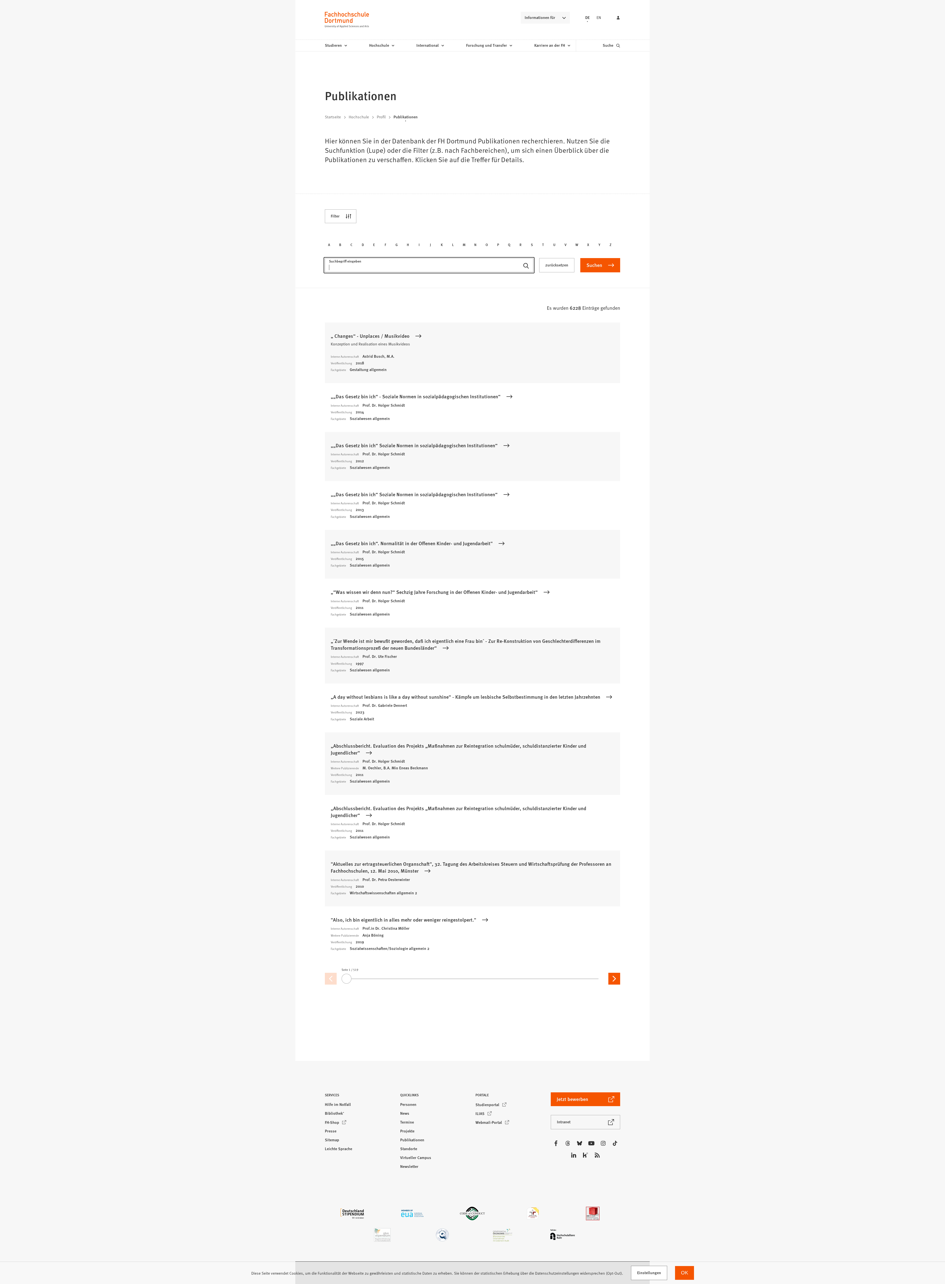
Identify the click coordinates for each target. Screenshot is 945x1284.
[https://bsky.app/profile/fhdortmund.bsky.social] (579, 1143)
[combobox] (429, 267)
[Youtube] (591, 1143)
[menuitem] (336, 45)
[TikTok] (615, 1143)
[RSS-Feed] (597, 1155)
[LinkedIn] (574, 1155)
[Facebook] (556, 1143)
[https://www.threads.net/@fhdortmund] (568, 1143)
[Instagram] (603, 1143)
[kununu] (585, 1155)
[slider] (472, 978)
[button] (359, 1096)
